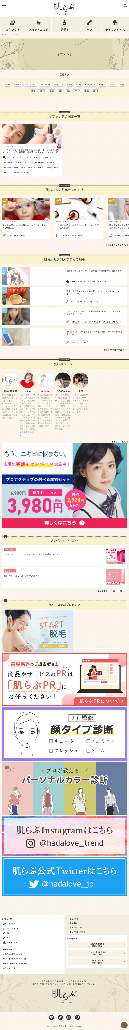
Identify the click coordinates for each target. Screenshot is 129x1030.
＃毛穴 (67, 91)
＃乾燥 (122, 85)
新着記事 (8, 949)
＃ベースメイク (45, 85)
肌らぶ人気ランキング (13, 954)
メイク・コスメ (12, 928)
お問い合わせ (72, 938)
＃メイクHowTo (90, 85)
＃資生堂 (95, 91)
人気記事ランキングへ (115, 245)
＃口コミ (51, 91)
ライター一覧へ (119, 442)
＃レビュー (113, 85)
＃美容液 (86, 91)
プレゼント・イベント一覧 (15, 959)
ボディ (8, 933)
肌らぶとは (74, 919)
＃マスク (70, 85)
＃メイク (78, 85)
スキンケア (11, 923)
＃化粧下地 (41, 91)
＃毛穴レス (76, 91)
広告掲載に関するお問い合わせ (97, 945)
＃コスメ (7, 85)
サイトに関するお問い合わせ (97, 961)
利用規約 (73, 923)
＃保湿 (33, 91)
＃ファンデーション (30, 85)
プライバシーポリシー (78, 932)
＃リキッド (102, 85)
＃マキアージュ (58, 85)
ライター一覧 (10, 968)
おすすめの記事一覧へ (114, 350)
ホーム (4, 35)
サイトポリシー (76, 928)
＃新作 (60, 91)
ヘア (8, 937)
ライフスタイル (13, 942)
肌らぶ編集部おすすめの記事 (16, 963)
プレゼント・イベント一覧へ (111, 591)
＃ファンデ (17, 85)
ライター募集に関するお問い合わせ (97, 953)
